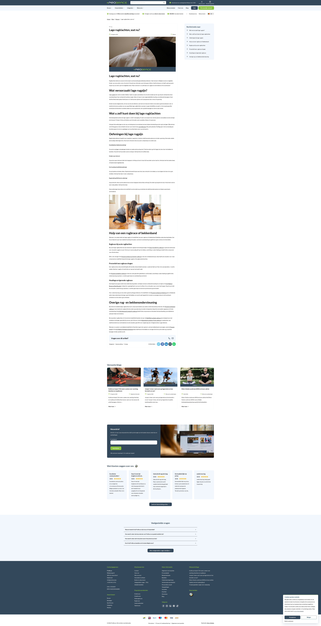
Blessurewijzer (171, 8)
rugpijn (113, 94)
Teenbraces (137, 605)
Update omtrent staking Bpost (197, 582)
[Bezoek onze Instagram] (166, 605)
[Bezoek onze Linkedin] (170, 605)
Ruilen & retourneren (139, 580)
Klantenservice (193, 13)
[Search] (164, 2)
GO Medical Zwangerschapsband (124, 329)
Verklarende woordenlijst (168, 582)
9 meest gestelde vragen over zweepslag (199, 584)
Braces (109, 8)
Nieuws (117, 19)
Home (108, 19)
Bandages (109, 600)
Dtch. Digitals (210, 623)
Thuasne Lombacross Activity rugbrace (131, 256)
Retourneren (202, 13)
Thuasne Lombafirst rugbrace (118, 273)
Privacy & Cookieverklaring (163, 623)
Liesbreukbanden (138, 603)
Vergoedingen (165, 587)
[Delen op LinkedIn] (166, 344)
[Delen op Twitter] (158, 344)
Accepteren (292, 617)
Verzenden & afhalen (139, 577)
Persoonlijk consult (167, 584)
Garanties (164, 589)
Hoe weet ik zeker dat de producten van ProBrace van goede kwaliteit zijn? (160, 534)
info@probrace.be (111, 580)
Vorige (126, 344)
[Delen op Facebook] (162, 344)
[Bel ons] (169, 338)
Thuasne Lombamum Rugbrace (159, 292)
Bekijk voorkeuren (289, 621)
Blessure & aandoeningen (171, 394)
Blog (187, 8)
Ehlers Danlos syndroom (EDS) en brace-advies (201, 580)
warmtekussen (142, 126)
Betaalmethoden (166, 575)
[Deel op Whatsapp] (174, 344)
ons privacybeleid (298, 611)
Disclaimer (165, 594)
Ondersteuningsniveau (168, 580)
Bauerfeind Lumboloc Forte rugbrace (151, 320)
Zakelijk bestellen (138, 584)
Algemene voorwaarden (168, 570)
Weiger (309, 617)
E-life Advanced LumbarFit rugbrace (127, 311)
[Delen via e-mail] (170, 344)
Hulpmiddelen (119, 8)
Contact (136, 570)
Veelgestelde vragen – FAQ (141, 582)
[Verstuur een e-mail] (173, 338)
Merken (109, 607)
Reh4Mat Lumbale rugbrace (153, 318)
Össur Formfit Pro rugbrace (156, 247)
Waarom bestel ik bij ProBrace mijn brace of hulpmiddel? (160, 529)
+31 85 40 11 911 (111, 582)
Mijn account (137, 575)
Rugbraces (137, 601)
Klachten (164, 591)
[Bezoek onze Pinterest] (173, 605)
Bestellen (164, 577)
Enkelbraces (137, 596)
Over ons (180, 8)
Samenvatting (119, 344)
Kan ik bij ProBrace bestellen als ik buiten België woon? (160, 543)
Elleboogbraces (138, 598)
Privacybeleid (165, 573)
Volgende (111, 344)
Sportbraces (110, 603)
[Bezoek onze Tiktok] (177, 605)
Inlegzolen (130, 8)
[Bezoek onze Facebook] (163, 605)
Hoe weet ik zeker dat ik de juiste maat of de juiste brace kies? (160, 538)
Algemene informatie (135, 394)
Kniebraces (137, 594)
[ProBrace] (117, 3)
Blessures (140, 8)
